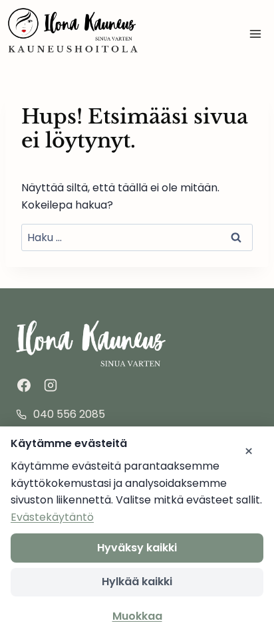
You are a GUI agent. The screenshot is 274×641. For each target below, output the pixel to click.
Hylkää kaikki (137, 581)
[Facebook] (24, 385)
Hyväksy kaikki (137, 547)
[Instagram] (50, 385)
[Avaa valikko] (255, 33)
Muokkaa (137, 616)
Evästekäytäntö (52, 517)
